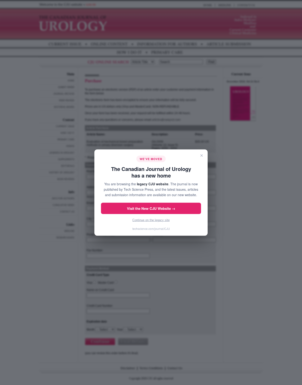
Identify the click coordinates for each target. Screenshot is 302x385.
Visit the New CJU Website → (151, 208)
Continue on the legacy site (151, 220)
